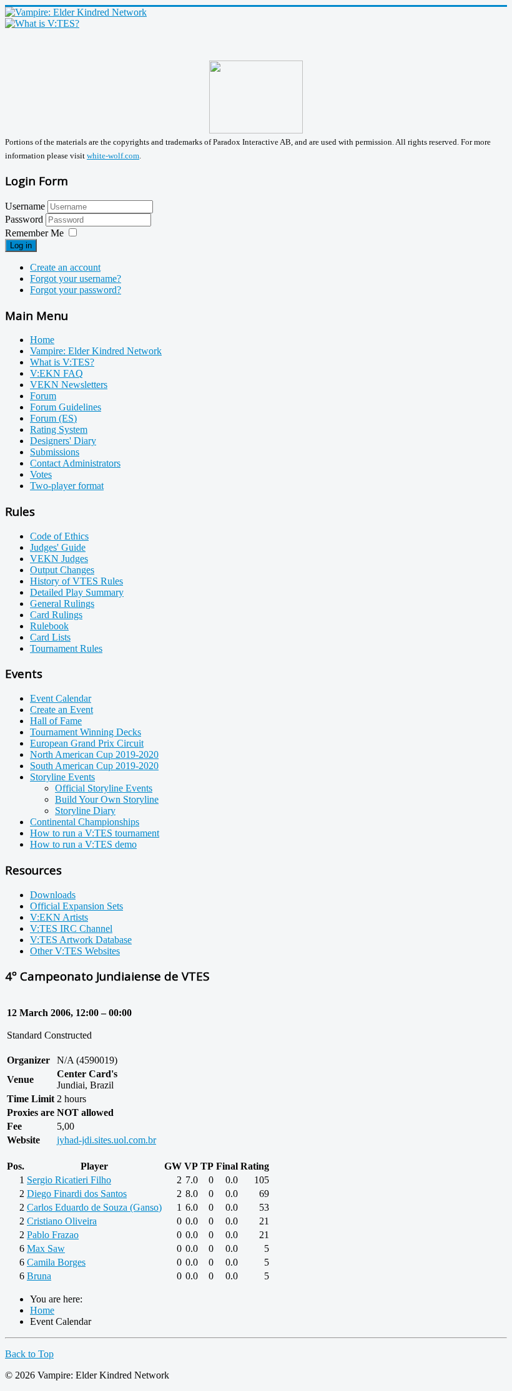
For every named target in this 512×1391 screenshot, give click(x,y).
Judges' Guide (58, 547)
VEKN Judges (59, 558)
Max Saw (46, 1248)
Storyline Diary (85, 810)
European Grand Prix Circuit (87, 743)
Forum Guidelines (65, 407)
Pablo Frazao (53, 1234)
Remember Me (34, 233)
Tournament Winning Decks (85, 732)
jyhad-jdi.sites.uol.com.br (106, 1140)
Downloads (53, 894)
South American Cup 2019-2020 (94, 765)
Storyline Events (62, 777)
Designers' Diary (63, 440)
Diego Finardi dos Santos (77, 1193)
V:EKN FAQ (56, 373)
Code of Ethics (59, 536)
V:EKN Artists (59, 917)
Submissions (54, 452)
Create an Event (61, 709)
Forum (43, 395)
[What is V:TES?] (42, 23)
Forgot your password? (75, 289)
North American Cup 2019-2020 (94, 754)
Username (25, 206)
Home (42, 339)
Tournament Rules (66, 648)
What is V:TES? (62, 362)
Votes (41, 474)
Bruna (39, 1276)
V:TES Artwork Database (81, 939)
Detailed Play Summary (77, 592)
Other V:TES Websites (75, 951)
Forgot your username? (75, 278)
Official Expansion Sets (76, 906)
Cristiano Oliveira (62, 1221)
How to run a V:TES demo (83, 844)
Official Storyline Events (103, 788)
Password (25, 219)
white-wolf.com (113, 155)
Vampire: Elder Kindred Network (96, 351)
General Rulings (62, 603)
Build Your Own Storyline (107, 799)
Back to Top (29, 1354)
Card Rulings (56, 614)
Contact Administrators (75, 463)
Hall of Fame (56, 720)
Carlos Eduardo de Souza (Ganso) (94, 1207)
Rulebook (49, 626)
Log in (21, 245)
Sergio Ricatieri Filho (69, 1180)
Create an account (65, 267)
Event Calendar (60, 698)
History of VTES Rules (76, 581)
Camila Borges (56, 1262)
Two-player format (67, 485)
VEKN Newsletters (68, 384)
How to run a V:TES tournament (94, 833)
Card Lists (50, 637)
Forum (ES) (53, 418)
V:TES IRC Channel (71, 928)
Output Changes (62, 570)
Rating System (58, 429)
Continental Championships (84, 822)
